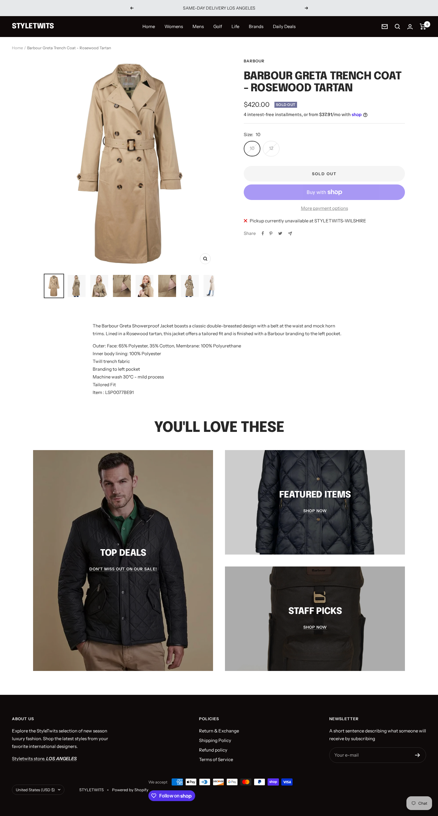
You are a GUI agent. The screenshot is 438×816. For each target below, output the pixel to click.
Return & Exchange (219, 731)
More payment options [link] (324, 208)
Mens (198, 26)
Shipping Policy (215, 740)
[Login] (410, 26)
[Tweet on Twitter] (280, 233)
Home (148, 26)
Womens (173, 26)
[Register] (417, 755)
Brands (256, 26)
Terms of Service (216, 759)
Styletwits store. (44, 758)
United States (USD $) (35, 789)
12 (271, 148)
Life (235, 26)
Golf (217, 26)
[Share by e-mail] (290, 233)
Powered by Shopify (130, 789)
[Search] (397, 26)
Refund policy (213, 750)
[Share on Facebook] (263, 233)
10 (252, 148)
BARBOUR (254, 60)
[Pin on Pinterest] (270, 233)
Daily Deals (284, 26)
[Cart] (423, 27)
